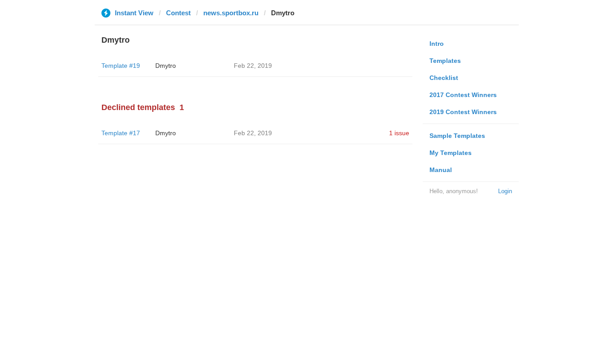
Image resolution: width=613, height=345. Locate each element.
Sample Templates (457, 135)
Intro (436, 43)
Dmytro (165, 65)
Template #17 (120, 133)
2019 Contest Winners (463, 111)
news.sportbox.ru (230, 13)
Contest (178, 13)
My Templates (450, 152)
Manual (440, 169)
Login (505, 191)
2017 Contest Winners (463, 94)
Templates (445, 60)
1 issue (399, 133)
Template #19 (120, 65)
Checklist (443, 77)
